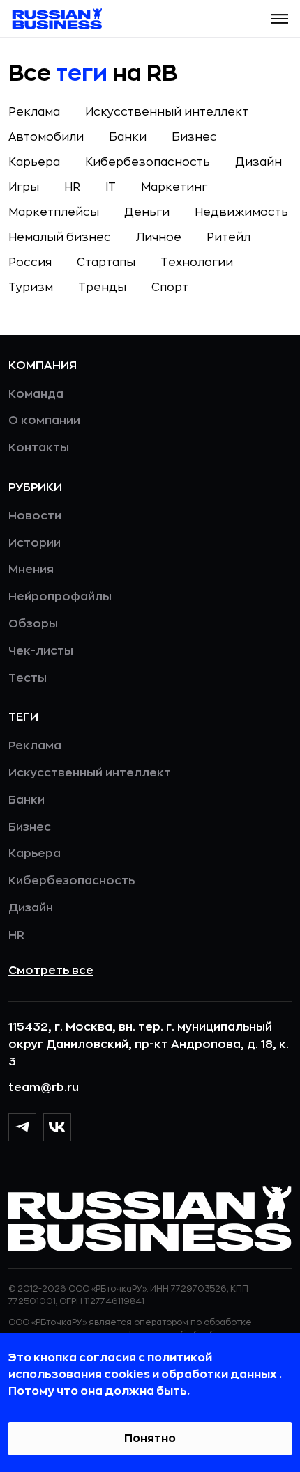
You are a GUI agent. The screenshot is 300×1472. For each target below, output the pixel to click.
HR (72, 187)
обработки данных (220, 1374)
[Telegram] (22, 1127)
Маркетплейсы (53, 212)
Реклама (34, 112)
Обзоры (33, 623)
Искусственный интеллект (166, 112)
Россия (30, 262)
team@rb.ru (43, 1087)
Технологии (196, 262)
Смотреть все (50, 970)
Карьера (34, 162)
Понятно (150, 1438)
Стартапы (106, 262)
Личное (158, 237)
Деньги (147, 212)
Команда (35, 394)
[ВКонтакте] (57, 1127)
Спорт (169, 287)
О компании (44, 420)
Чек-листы (40, 651)
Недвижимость (241, 212)
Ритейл (228, 237)
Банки (128, 137)
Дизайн (258, 162)
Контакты (38, 447)
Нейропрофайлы (60, 596)
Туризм (30, 287)
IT (110, 187)
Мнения (31, 569)
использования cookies (80, 1374)
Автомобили (46, 137)
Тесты (27, 678)
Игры (23, 187)
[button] (280, 19)
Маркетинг (174, 187)
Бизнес (194, 137)
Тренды (102, 287)
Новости (34, 516)
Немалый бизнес (59, 237)
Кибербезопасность (147, 162)
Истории (34, 543)
